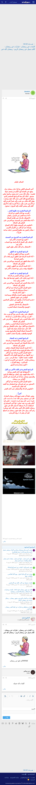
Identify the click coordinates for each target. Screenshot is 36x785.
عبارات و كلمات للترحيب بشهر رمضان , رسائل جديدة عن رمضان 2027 (18, 599)
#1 (3, 98)
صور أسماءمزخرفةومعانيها (25, 555)
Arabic (23, 774)
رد (3, 541)
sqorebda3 (31, 774)
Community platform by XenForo (20, 783)
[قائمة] (33, 2)
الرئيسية (32, 779)
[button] (33, 696)
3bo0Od (27, 91)
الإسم (33, 709)
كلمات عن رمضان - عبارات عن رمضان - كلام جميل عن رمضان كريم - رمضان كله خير (18, 47)
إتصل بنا (33, 777)
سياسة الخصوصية (14, 777)
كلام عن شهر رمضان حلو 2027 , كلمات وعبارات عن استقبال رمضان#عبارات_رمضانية (18, 590)
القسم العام (29, 579)
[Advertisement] (18, 23)
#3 (3, 678)
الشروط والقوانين (24, 777)
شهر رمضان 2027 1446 (26, 595)
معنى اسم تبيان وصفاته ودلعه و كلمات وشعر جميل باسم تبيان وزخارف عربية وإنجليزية (17, 551)
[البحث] (2, 2)
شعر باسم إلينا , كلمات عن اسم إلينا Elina (20, 567)
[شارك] (6, 98)
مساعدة (7, 777)
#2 (3, 624)
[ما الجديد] (6, 2)
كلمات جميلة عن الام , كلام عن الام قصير (20, 583)
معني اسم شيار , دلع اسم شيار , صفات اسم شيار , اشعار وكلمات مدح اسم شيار (17, 559)
